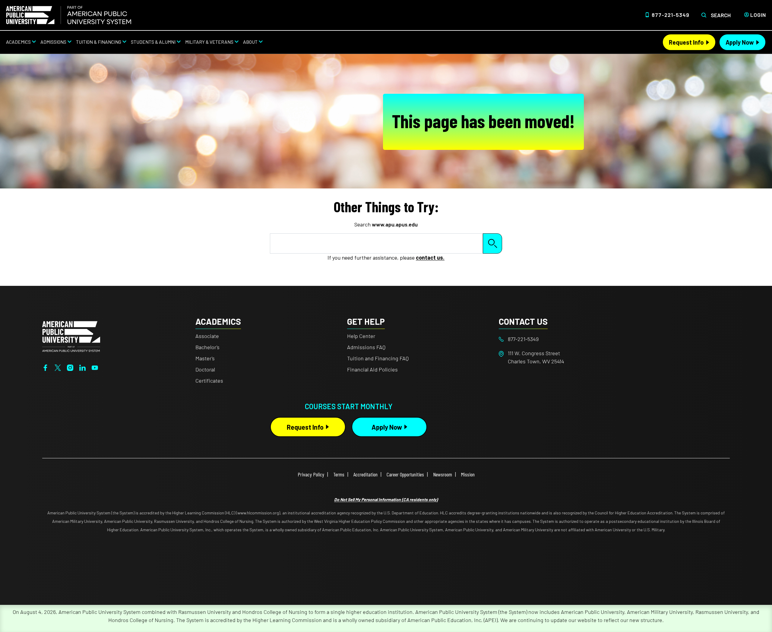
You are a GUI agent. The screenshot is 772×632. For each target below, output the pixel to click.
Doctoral (205, 369)
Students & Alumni (153, 42)
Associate (207, 336)
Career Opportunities (405, 474)
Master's (205, 358)
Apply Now (740, 42)
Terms (338, 474)
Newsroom (442, 474)
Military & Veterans (209, 42)
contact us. (430, 257)
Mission (468, 474)
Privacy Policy (311, 474)
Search (721, 15)
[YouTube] (95, 367)
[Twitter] (58, 367)
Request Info (686, 42)
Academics (18, 42)
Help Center (361, 336)
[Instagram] (70, 367)
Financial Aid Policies (372, 369)
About (250, 42)
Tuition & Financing (98, 42)
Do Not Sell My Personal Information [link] (386, 499)
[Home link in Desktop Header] (68, 15)
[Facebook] (45, 367)
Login (758, 14)
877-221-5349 (670, 14)
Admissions (53, 42)
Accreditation (365, 474)
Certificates (209, 380)
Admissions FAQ (366, 347)
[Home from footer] (71, 336)
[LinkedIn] (82, 367)
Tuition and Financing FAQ (378, 358)
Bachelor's (207, 347)
